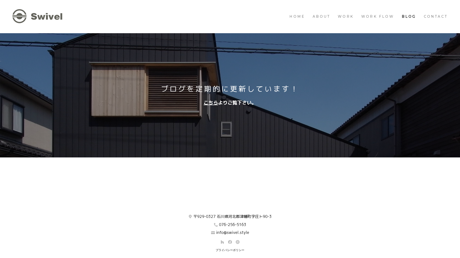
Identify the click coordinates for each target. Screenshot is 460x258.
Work (346, 16)
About (321, 16)
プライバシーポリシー (230, 250)
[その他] (238, 242)
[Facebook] (230, 242)
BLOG (409, 16)
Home (297, 16)
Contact (436, 16)
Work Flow (377, 16)
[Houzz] (222, 242)
